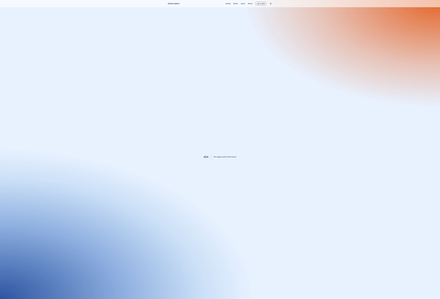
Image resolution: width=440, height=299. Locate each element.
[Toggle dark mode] (271, 3)
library (250, 3)
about (243, 3)
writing (228, 3)
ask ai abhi (261, 3)
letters (235, 3)
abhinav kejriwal (173, 3)
